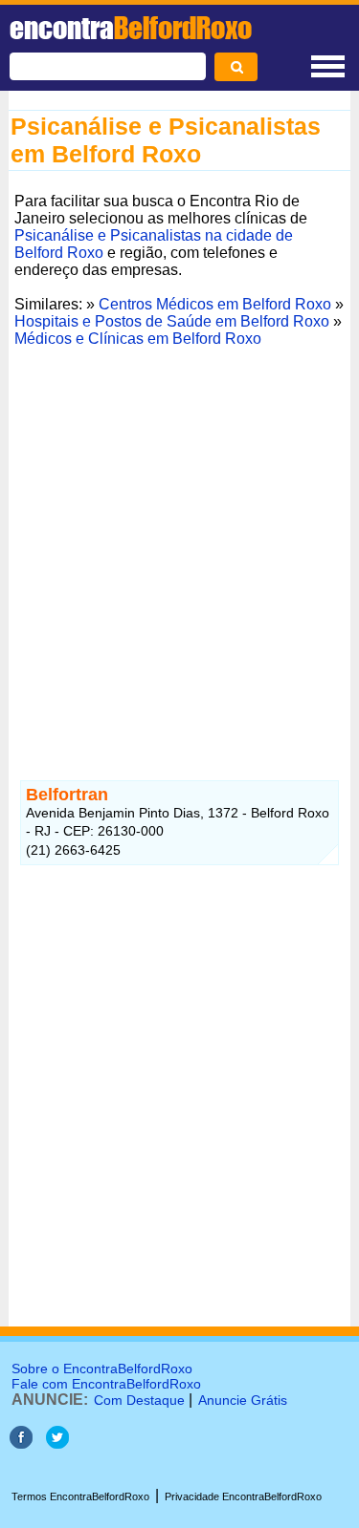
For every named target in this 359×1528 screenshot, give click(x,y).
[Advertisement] (179, 532)
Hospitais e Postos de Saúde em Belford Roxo (171, 321)
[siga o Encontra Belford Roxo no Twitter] (57, 1443)
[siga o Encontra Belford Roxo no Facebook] (21, 1443)
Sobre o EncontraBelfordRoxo (101, 1368)
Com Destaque (139, 1400)
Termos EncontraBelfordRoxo (80, 1496)
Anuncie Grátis (242, 1400)
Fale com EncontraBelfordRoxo (106, 1383)
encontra (131, 28)
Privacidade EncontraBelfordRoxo (243, 1496)
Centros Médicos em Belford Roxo (215, 304)
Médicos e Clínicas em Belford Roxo (137, 338)
